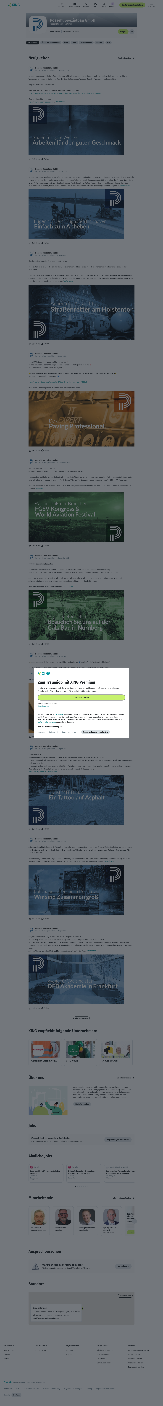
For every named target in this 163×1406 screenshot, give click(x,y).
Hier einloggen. (43, 706)
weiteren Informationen (47, 722)
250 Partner (59, 714)
